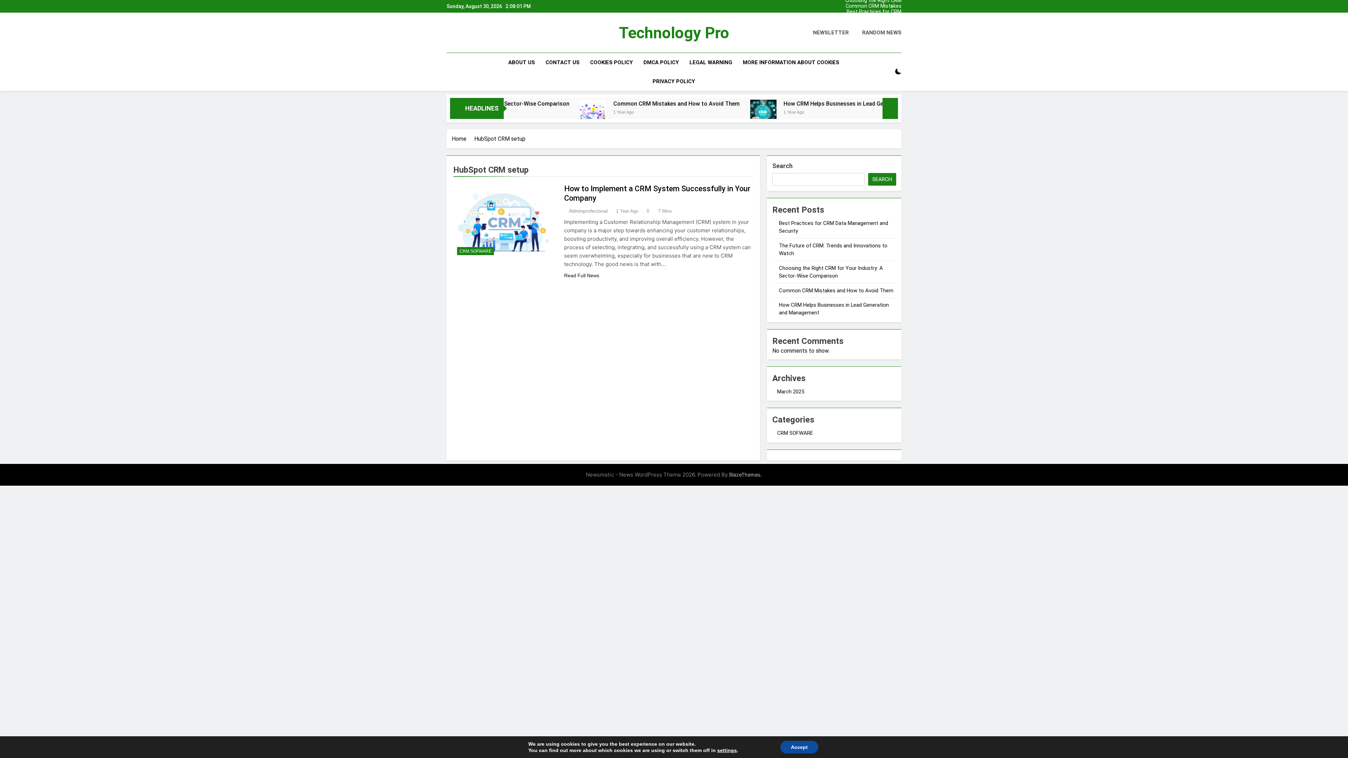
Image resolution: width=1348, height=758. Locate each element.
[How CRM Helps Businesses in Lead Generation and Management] (720, 113)
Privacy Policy (674, 81)
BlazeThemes (745, 475)
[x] (467, 33)
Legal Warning (710, 62)
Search (782, 165)
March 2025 (790, 391)
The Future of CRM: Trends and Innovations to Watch (870, 17)
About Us (521, 62)
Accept (799, 747)
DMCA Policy (661, 62)
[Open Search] (886, 72)
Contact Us (563, 62)
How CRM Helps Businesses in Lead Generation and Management (824, 103)
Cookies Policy (611, 62)
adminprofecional (588, 211)
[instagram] (459, 33)
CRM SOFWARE (475, 251)
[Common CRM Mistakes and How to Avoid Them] (549, 113)
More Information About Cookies (791, 62)
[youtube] (484, 33)
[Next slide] (896, 6)
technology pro (674, 33)
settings (727, 750)
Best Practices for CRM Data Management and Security (874, 12)
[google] (476, 33)
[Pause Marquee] (890, 108)
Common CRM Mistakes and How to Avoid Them (873, 6)
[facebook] (451, 33)
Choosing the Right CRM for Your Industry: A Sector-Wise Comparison (872, 23)
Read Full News (581, 275)
